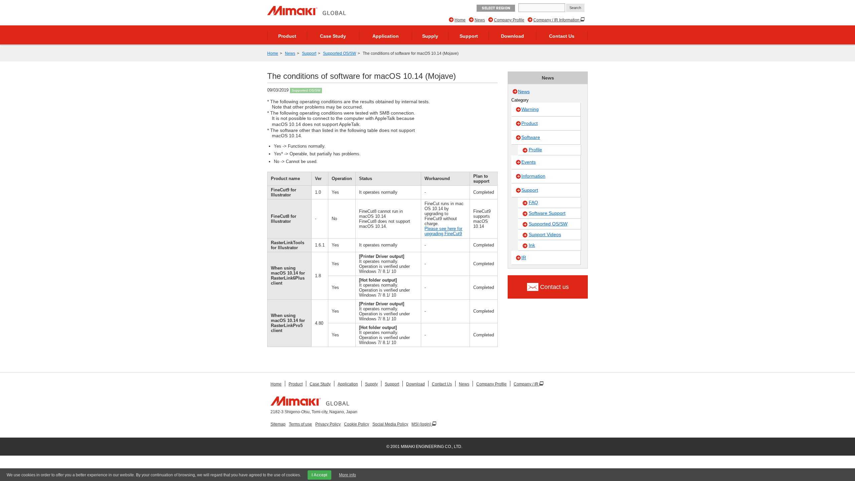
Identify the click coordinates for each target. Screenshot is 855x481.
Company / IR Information (556, 20)
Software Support (547, 213)
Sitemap (278, 424)
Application (385, 36)
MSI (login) (421, 424)
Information (533, 176)
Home (460, 20)
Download (512, 36)
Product (287, 36)
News (480, 20)
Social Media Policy (390, 424)
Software (530, 137)
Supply (430, 36)
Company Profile (509, 20)
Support (469, 36)
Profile (535, 149)
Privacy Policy (328, 424)
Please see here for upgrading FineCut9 (443, 231)
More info (347, 475)
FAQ (533, 202)
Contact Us (561, 36)
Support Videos (545, 234)
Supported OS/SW (339, 53)
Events (528, 162)
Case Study (333, 36)
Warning (530, 109)
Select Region (496, 8)
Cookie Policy (356, 424)
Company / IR (526, 384)
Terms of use (300, 424)
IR (523, 257)
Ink (532, 245)
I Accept (319, 475)
